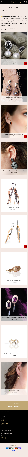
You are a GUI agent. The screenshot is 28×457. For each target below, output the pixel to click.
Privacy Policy (4, 424)
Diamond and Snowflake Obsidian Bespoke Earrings (14, 170)
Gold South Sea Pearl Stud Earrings (14, 280)
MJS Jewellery (15, 445)
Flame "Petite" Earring (14, 207)
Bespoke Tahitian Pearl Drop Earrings (14, 97)
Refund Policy (4, 420)
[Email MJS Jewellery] (2, 438)
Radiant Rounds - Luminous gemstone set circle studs (14, 353)
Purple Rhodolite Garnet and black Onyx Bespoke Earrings (14, 317)
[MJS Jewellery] (14, 1)
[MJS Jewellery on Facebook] (4, 438)
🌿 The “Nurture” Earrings (14, 390)
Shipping (3, 418)
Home (10, 7)
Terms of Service (4, 423)
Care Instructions (5, 421)
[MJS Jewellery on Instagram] (5, 438)
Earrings (16, 7)
